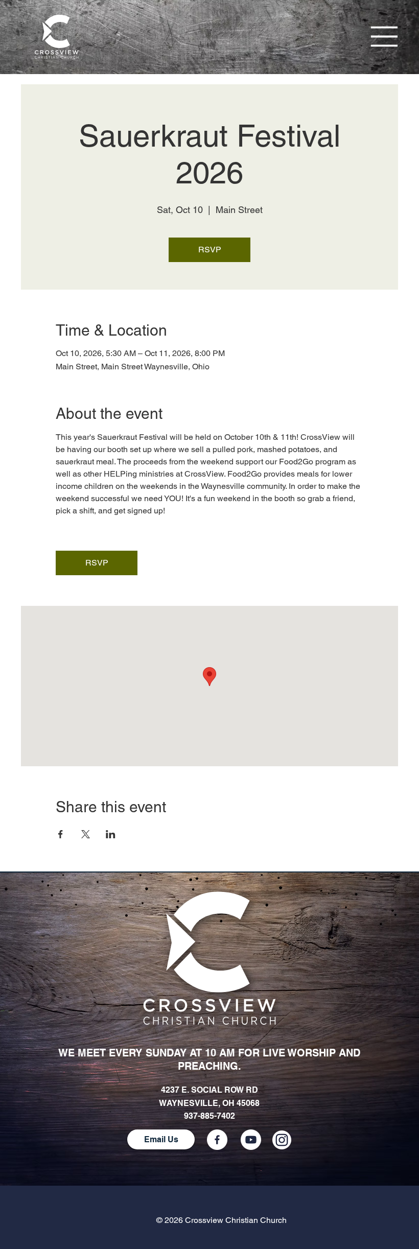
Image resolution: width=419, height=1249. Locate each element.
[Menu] (385, 37)
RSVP (209, 249)
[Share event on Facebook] (60, 834)
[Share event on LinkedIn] (110, 834)
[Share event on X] (85, 834)
